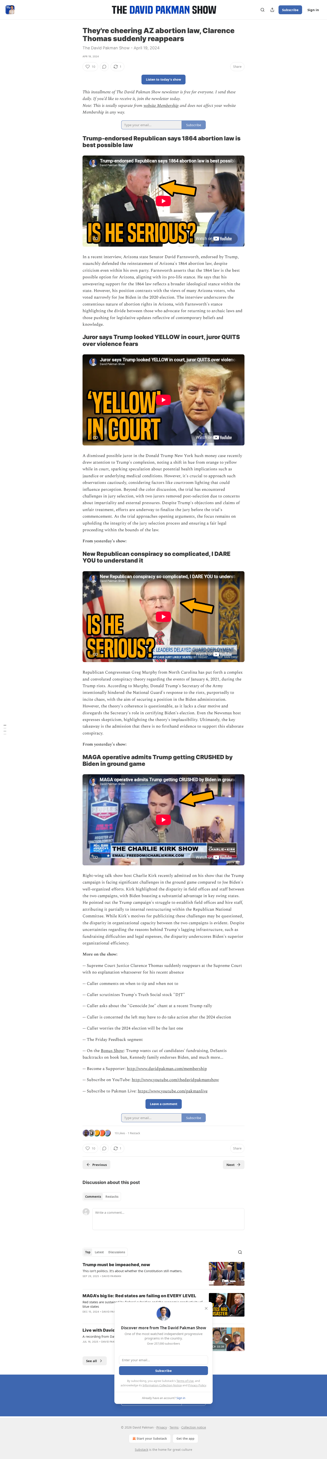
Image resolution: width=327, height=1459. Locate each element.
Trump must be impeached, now (116, 1264)
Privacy (161, 1427)
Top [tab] (87, 1252)
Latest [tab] (99, 1252)
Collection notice (193, 1427)
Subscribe (290, 10)
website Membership (161, 105)
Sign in (313, 10)
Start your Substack (152, 1438)
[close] (206, 1308)
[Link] (76, 141)
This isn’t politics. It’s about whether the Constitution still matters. (132, 1271)
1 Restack (134, 1133)
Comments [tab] (93, 1197)
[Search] (262, 9)
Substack (141, 1449)
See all (91, 1361)
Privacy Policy (197, 1385)
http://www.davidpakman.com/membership (167, 1069)
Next (230, 1164)
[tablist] (102, 1196)
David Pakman (111, 1276)
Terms (174, 1427)
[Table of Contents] (5, 729)
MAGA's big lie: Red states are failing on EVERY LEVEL (139, 1295)
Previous (99, 1164)
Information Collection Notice (162, 1385)
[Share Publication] (272, 9)
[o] (226, 1339)
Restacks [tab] (111, 1197)
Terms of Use (185, 1381)
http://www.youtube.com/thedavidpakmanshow (175, 1080)
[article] (163, 1273)
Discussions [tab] (116, 1252)
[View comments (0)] (104, 66)
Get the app (185, 1438)
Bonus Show (112, 1051)
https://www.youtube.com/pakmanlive (173, 1091)
